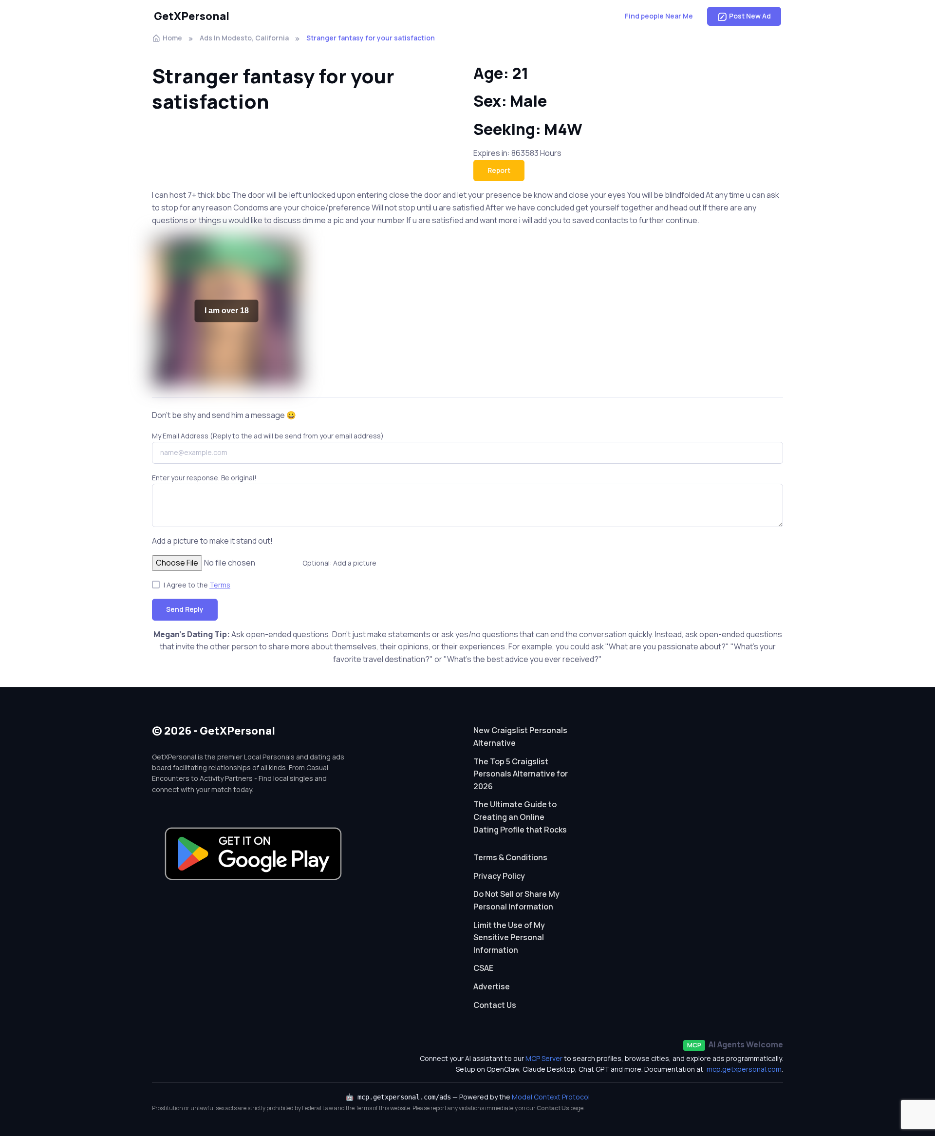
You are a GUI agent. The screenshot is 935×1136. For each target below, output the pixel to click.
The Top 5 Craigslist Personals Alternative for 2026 (520, 774)
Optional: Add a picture (339, 563)
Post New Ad (750, 15)
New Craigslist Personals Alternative (520, 736)
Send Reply (185, 609)
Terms (219, 584)
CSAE (483, 968)
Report (498, 170)
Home (172, 37)
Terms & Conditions (510, 857)
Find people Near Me (659, 15)
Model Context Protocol (551, 1096)
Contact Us (494, 1005)
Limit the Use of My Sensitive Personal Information (509, 937)
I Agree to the (197, 584)
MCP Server (543, 1058)
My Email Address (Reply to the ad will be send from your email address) (268, 435)
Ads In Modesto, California (244, 37)
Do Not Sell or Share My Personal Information (516, 900)
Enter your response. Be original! (204, 477)
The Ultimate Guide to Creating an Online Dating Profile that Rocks (520, 816)
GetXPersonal (191, 16)
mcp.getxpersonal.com (744, 1069)
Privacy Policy (499, 876)
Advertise (491, 986)
